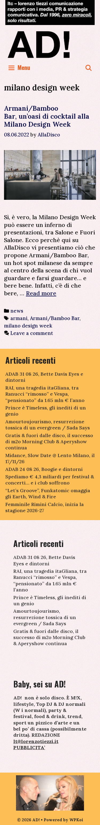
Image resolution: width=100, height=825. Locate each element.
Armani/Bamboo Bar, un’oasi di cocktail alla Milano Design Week (46, 116)
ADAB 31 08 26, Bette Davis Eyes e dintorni (44, 560)
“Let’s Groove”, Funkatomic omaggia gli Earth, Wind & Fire (47, 493)
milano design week (28, 325)
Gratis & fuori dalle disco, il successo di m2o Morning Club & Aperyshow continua (49, 441)
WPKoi (76, 819)
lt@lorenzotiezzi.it (35, 741)
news (16, 311)
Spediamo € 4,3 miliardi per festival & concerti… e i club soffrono (49, 480)
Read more (41, 293)
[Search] (88, 67)
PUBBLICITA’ (29, 747)
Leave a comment (31, 333)
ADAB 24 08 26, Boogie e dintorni (44, 469)
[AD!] (50, 44)
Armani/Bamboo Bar (54, 318)
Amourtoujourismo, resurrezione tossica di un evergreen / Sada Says (47, 424)
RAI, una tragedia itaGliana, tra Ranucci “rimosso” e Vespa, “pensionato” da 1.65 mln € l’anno (45, 394)
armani (18, 318)
